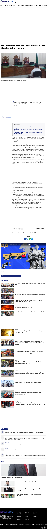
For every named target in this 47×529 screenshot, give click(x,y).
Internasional (12, 5)
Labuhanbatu (26, 101)
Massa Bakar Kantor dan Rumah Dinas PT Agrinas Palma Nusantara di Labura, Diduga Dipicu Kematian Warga (29, 307)
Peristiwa (2, 5)
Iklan (30, 524)
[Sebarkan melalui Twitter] (27, 239)
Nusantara (18, 5)
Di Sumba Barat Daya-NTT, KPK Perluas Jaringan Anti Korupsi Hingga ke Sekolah (28, 127)
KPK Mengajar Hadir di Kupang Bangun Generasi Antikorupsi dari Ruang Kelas (28, 133)
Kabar (34, 513)
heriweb (45, 524)
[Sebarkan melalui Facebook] (25, 239)
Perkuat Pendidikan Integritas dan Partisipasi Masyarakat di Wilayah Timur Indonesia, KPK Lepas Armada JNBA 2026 (29, 312)
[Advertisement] (23, 18)
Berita (26, 518)
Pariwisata (35, 516)
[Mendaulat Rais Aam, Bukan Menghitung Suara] (23, 474)
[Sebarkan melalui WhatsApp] (30, 239)
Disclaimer (27, 524)
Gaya (40, 5)
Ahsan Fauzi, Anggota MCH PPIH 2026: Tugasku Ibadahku (29, 494)
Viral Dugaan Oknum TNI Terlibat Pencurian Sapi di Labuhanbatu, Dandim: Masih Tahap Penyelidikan (28, 301)
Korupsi (18, 276)
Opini (34, 518)
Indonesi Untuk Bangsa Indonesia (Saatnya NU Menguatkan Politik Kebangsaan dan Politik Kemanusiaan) (31, 488)
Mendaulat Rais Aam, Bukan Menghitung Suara (12, 477)
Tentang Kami (2, 524)
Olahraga (31, 5)
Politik (22, 5)
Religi (34, 515)
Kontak (33, 524)
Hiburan (35, 5)
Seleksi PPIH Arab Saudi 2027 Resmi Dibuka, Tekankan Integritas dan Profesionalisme (24, 450)
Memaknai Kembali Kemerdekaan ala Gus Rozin (27, 481)
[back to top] (45, 527)
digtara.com (15, 101)
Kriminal (35, 512)
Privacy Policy (21, 524)
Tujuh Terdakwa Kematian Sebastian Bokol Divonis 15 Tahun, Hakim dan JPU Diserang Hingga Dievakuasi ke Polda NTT (29, 342)
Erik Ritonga (4, 276)
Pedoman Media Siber (14, 524)
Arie (1, 51)
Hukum (43, 5)
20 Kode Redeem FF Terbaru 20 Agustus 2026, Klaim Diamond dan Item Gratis (23, 444)
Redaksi (7, 524)
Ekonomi (27, 5)
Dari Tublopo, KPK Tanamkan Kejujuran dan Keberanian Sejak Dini (28, 130)
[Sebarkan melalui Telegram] (32, 239)
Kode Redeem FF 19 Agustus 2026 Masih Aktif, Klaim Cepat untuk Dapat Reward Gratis (25, 455)
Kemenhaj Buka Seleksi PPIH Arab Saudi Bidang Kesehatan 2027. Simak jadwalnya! (24, 432)
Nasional (7, 5)
